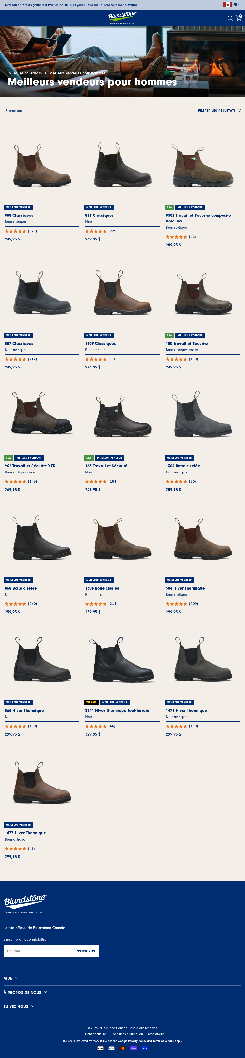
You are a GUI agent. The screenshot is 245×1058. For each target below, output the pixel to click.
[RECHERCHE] (231, 18)
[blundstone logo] (122, 18)
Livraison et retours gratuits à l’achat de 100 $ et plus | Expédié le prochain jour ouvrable (71, 5)
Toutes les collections (24, 73)
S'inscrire (86, 951)
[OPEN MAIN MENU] (6, 18)
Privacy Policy (137, 1041)
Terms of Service (163, 1041)
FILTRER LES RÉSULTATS (217, 110)
